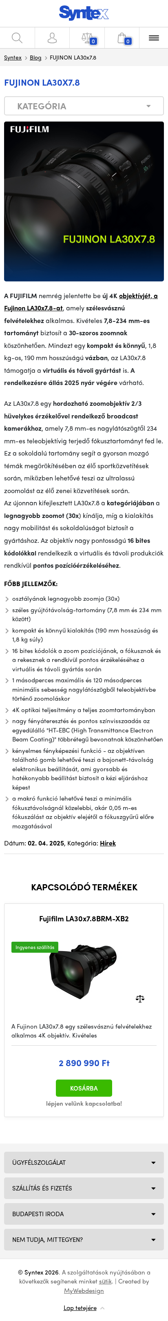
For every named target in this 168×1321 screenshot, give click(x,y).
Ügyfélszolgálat (39, 1162)
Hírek (108, 842)
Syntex (13, 57)
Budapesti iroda (38, 1213)
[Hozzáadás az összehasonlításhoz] (140, 997)
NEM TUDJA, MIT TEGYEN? (47, 1239)
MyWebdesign (84, 1290)
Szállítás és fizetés (42, 1188)
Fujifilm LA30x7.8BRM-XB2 (84, 918)
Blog (36, 57)
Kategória (41, 105)
